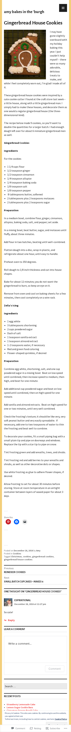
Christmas (16, 556)
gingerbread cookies (43, 556)
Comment (55, 668)
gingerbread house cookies (18, 559)
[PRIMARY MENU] (63, 8)
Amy (38, 550)
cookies (27, 556)
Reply (11, 620)
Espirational (22, 600)
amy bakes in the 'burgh (24, 12)
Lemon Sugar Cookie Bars (20, 707)
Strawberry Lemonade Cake (21, 704)
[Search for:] (35, 686)
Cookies (17, 553)
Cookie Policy (61, 719)
